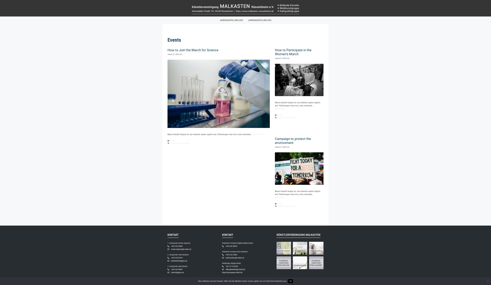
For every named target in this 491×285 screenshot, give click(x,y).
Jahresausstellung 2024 (259, 20)
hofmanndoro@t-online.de (235, 258)
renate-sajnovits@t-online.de (181, 249)
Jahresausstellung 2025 (231, 20)
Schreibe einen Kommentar (180, 143)
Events (172, 141)
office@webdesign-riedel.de (235, 269)
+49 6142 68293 (231, 246)
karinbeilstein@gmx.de (179, 261)
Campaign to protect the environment (293, 141)
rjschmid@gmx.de (177, 272)
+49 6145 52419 (177, 258)
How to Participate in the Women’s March (293, 52)
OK (290, 281)
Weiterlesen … (258, 134)
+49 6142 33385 (231, 255)
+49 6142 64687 (177, 269)
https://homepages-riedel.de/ (232, 272)
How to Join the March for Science (193, 50)
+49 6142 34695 (177, 246)
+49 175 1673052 (232, 266)
